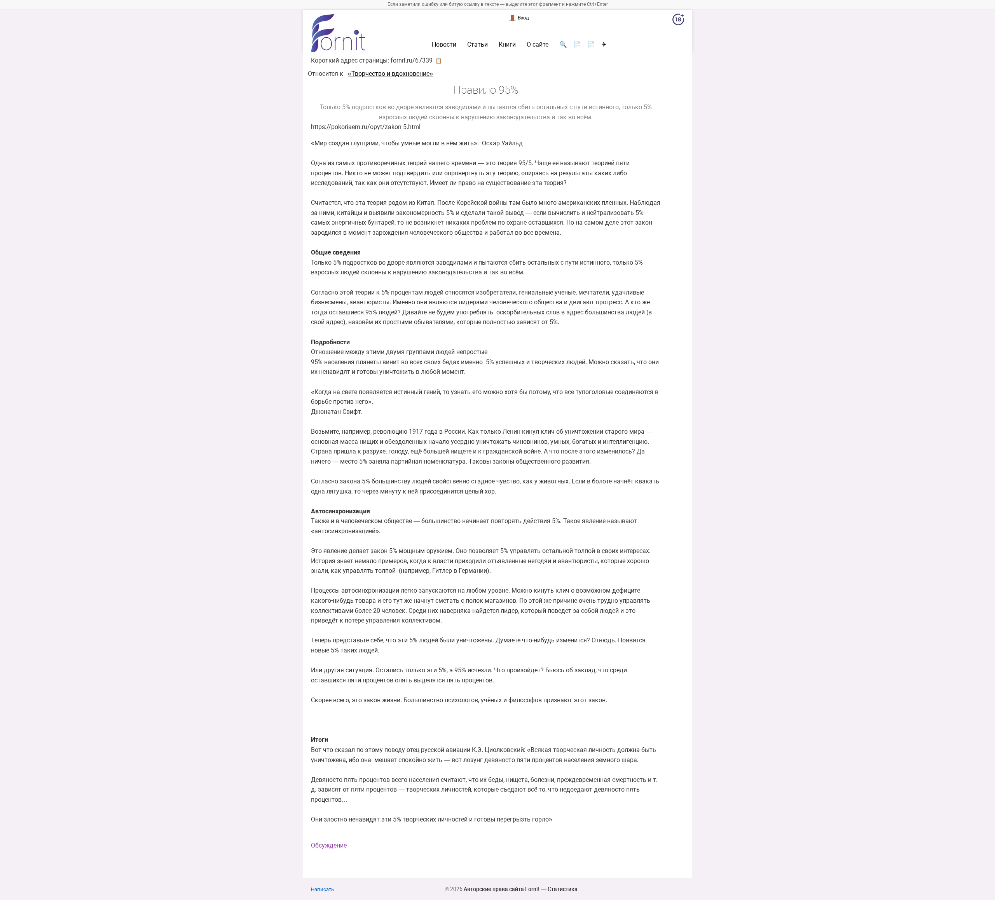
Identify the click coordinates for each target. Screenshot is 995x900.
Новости (444, 45)
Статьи (477, 45)
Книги (507, 45)
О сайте (537, 45)
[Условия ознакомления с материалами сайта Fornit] (678, 21)
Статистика (563, 889)
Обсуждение (329, 845)
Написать (322, 889)
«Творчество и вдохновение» (390, 73)
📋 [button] (438, 61)
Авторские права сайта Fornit (502, 889)
